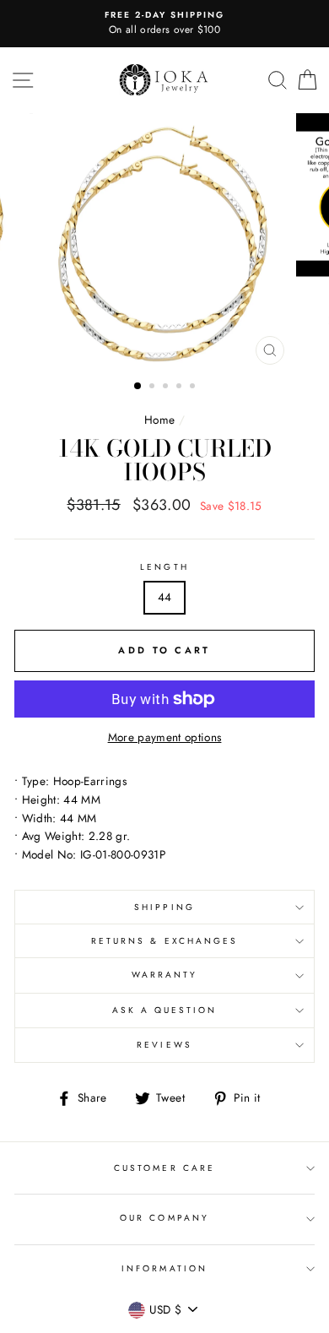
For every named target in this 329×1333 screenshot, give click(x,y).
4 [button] (180, 387)
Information (164, 1268)
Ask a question (165, 1010)
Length (164, 567)
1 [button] (138, 386)
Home (159, 419)
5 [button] (194, 387)
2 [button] (153, 387)
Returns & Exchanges (164, 941)
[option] (164, 23)
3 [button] (167, 387)
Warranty (164, 974)
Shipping (164, 907)
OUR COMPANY (164, 1217)
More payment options (165, 737)
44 (165, 596)
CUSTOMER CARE (164, 1168)
